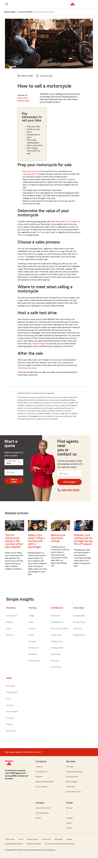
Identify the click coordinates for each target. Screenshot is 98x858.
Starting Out (55, 616)
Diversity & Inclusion (42, 813)
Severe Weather (12, 712)
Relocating (55, 661)
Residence (10, 635)
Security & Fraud (32, 839)
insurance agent (39, 344)
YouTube (69, 828)
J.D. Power (72, 222)
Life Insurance (34, 648)
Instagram (69, 818)
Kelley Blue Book (57, 222)
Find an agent (69, 482)
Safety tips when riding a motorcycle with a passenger (36, 541)
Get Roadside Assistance (74, 771)
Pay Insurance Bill (71, 776)
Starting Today (78, 635)
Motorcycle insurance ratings (58, 538)
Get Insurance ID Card (73, 791)
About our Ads (10, 839)
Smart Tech (77, 629)
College (31, 616)
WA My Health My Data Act (14, 844)
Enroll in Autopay (71, 781)
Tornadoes (10, 718)
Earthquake (10, 686)
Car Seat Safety (79, 616)
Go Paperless (70, 786)
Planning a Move (57, 648)
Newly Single (56, 654)
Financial (32, 629)
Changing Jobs (56, 641)
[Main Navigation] (6, 4)
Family (8, 629)
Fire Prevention (12, 692)
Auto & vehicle (11, 616)
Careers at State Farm (43, 808)
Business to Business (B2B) (44, 781)
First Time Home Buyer (60, 629)
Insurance (32, 641)
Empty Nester (56, 667)
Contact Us (39, 766)
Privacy (20, 839)
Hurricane (10, 705)
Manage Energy (79, 622)
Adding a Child (56, 635)
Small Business (34, 661)
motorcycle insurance (27, 368)
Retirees (38, 818)
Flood (8, 699)
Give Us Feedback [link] (41, 786)
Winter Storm (11, 731)
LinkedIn (69, 823)
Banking (9, 622)
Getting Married (57, 622)
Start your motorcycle (32, 171)
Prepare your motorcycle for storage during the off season (83, 539)
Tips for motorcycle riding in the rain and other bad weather (14, 541)
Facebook (69, 808)
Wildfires (9, 724)
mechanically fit (29, 174)
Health (31, 635)
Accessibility (58, 839)
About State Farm (41, 771)
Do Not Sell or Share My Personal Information (59, 844)
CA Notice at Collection (34, 844)
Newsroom (39, 776)
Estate (31, 622)
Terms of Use (46, 839)
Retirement (33, 654)
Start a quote (14, 480)
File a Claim (70, 766)
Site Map (69, 839)
